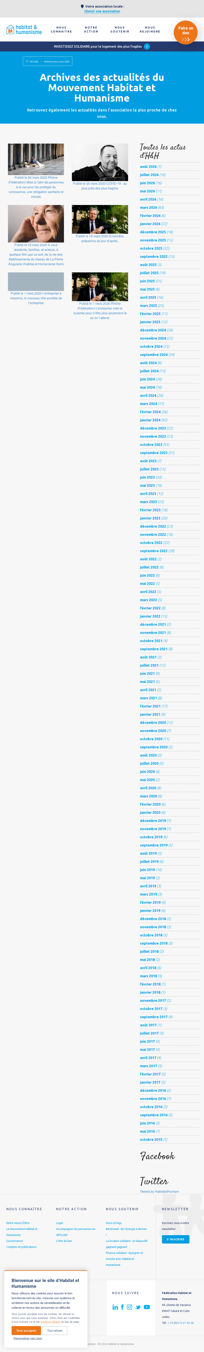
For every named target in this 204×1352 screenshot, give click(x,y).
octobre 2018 (151, 935)
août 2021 (148, 657)
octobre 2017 (151, 1009)
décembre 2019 (153, 821)
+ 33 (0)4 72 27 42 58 (181, 1322)
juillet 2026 (149, 175)
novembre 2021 (153, 633)
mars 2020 (148, 796)
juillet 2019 (149, 861)
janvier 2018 (150, 992)
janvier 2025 (150, 322)
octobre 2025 (151, 248)
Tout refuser (55, 1330)
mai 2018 (147, 960)
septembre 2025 (154, 256)
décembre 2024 (153, 330)
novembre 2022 (153, 534)
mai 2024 (147, 387)
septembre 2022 (154, 551)
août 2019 (148, 853)
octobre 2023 (151, 444)
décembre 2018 (153, 919)
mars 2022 (148, 600)
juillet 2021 (149, 665)
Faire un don (185, 30)
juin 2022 (147, 575)
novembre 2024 (153, 338)
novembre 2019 (153, 829)
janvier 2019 (150, 911)
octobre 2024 (151, 346)
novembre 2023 (153, 436)
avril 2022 (148, 592)
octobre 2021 (151, 641)
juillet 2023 (149, 469)
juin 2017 (147, 1041)
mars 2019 (148, 894)
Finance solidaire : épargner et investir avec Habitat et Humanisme (124, 1258)
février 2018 (150, 984)
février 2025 (150, 314)
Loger (59, 1223)
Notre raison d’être (17, 1223)
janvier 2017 (150, 1082)
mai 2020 (147, 780)
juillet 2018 (149, 951)
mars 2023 (148, 502)
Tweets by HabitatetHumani (159, 1191)
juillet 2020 (149, 763)
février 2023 (150, 510)
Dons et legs (114, 1223)
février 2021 (150, 706)
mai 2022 (147, 583)
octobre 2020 (151, 739)
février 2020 (150, 804)
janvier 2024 (150, 420)
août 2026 (148, 167)
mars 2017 (148, 1066)
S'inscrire (176, 1239)
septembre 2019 (154, 845)
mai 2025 (147, 289)
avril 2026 (148, 199)
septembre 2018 (154, 943)
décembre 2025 (153, 232)
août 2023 (148, 461)
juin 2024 (147, 379)
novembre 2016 (153, 1099)
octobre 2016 (151, 1107)
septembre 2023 (154, 453)
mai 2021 (147, 682)
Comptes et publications (21, 1247)
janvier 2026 (150, 224)
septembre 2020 (154, 747)
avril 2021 (148, 690)
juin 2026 (147, 183)
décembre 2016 (153, 1090)
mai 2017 (147, 1049)
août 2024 (148, 363)
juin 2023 (147, 477)
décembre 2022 (153, 526)
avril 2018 (148, 968)
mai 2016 (147, 1131)
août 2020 (148, 755)
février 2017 (150, 1074)
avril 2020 (148, 788)
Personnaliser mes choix (28, 1338)
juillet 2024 (149, 371)
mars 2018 (148, 976)
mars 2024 (148, 404)
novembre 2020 (153, 731)
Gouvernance (14, 1241)
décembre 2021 (153, 624)
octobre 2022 (151, 543)
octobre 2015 (151, 1139)
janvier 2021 (150, 714)
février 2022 (150, 608)
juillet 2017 (149, 1033)
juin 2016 (147, 1123)
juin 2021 (147, 673)
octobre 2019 (151, 837)
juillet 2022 (149, 567)
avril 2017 (148, 1058)
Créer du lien (64, 1241)
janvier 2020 (150, 812)
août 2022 (148, 559)
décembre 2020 (153, 722)
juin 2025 (147, 281)
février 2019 (150, 902)
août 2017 (148, 1025)
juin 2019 (147, 870)
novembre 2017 (153, 1000)
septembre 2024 (154, 355)
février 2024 (150, 412)
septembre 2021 (154, 649)
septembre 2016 (154, 1115)
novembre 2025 (153, 240)
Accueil (34, 61)
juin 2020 (147, 772)
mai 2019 (147, 878)
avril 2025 (148, 297)
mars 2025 (148, 305)
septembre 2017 (154, 1017)
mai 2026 (147, 191)
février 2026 (150, 216)
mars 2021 (148, 698)
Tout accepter (26, 1330)
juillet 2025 (149, 273)
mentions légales (50, 1321)
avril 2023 (148, 494)
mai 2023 (147, 485)
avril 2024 (148, 395)
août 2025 (148, 265)
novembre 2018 (153, 927)
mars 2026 (148, 207)
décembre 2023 (153, 428)
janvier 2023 (150, 518)
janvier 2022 (150, 616)
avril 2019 (148, 886)
